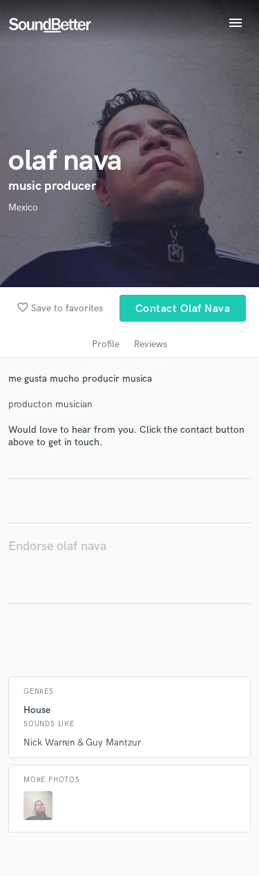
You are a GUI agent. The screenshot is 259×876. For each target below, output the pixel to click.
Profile (105, 344)
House (36, 710)
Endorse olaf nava (57, 546)
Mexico (23, 207)
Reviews (150, 344)
